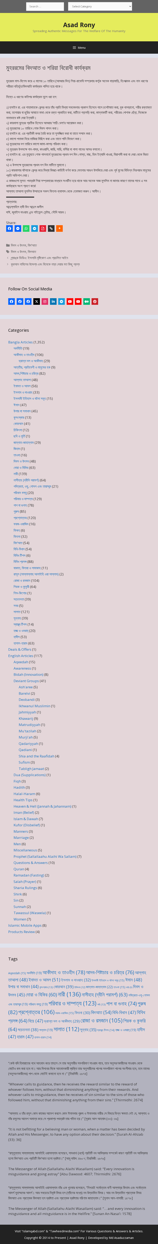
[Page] (20, 301)
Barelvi (24, 693)
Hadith (19, 787)
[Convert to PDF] (43, 228)
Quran (19, 869)
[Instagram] (45, 301)
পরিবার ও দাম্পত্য (23, 498)
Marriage (21, 837)
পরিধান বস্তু (20, 492)
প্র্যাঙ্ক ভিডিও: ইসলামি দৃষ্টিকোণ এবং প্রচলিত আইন (39, 257)
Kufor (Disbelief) (27, 825)
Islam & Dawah (26, 818)
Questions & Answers (31, 862)
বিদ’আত (32, 245)
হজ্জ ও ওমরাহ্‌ (21, 630)
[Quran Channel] (78, 301)
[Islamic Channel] (70, 301)
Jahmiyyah (27, 712)
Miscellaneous (25, 850)
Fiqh (17, 781)
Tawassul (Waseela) (30, 912)
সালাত (17, 611)
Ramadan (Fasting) (29, 875)
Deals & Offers (19, 649)
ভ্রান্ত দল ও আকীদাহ (31, 360)
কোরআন (18, 423)
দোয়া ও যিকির (21, 467)
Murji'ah (26, 737)
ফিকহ (17, 530)
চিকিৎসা (18, 430)
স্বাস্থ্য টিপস (20, 624)
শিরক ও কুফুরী (21, 586)
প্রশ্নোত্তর (20, 517)
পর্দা (101, 1004)
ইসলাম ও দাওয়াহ (23, 392)
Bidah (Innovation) (28, 674)
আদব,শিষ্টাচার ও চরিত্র (26, 373)
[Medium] (86, 301)
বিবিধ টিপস (20, 555)
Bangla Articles (20, 342)
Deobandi (27, 699)
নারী (16, 473)
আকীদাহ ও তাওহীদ (24, 354)
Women (20, 919)
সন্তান (46, 1030)
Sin (16, 900)
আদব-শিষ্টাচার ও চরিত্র (110, 972)
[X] (36, 301)
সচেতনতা (19, 599)
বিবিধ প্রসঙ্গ (20, 561)
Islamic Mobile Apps (25, 925)
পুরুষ (16, 511)
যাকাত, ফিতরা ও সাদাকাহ (27, 568)
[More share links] (59, 228)
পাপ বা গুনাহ (20, 505)
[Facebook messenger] (18, 228)
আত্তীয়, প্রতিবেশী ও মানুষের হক (32, 367)
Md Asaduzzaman (121, 1238)
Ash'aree (26, 687)
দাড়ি (129, 987)
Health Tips (23, 800)
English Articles (20, 655)
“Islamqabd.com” (33, 1231)
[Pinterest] (95, 301)
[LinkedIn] (53, 301)
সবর (16, 605)
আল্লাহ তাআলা (22, 379)
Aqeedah (21, 662)
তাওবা (17, 455)
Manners (21, 831)
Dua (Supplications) (30, 774)
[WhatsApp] (26, 228)
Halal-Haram (24, 793)
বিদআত (32, 251)
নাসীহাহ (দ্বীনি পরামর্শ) (26, 480)
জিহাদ (17, 448)
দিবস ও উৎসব (18, 245)
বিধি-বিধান (19, 549)
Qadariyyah (28, 743)
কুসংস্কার (19, 417)
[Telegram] (34, 228)
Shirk (18, 894)
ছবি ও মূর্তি (19, 436)
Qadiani (25, 749)
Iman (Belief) (24, 812)
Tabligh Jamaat (31, 768)
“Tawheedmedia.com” (64, 1231)
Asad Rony (79, 25)
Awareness (22, 668)
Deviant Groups (26, 680)
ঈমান (17, 404)
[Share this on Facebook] (9, 228)
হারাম (25, 1037)
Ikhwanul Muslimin (34, 706)
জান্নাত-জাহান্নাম (24, 442)
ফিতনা (17, 536)
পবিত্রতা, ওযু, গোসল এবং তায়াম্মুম (32, 486)
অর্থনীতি (18, 348)
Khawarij (26, 718)
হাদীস (17, 636)
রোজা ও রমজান (22, 580)
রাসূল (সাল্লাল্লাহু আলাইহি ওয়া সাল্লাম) (36, 574)
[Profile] (11, 301)
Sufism (24, 762)
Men (17, 844)
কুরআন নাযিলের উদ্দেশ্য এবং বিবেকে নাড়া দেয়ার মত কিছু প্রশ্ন (45, 264)
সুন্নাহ (17, 618)
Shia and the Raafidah (36, 756)
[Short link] (51, 228)
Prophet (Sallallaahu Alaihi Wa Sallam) (45, 856)
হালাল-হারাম (20, 643)
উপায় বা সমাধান (22, 411)
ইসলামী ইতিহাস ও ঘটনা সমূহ (30, 398)
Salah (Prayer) (25, 881)
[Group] (28, 301)
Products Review (21, 931)
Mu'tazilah (27, 731)
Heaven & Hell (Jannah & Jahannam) (42, 806)
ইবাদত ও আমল (22, 386)
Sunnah (20, 906)
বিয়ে (35, 1021)
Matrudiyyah (29, 724)
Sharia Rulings (25, 887)
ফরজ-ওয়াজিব (21, 524)
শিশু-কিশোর (20, 593)
